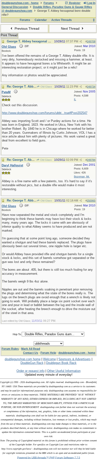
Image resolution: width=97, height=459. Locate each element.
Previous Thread (26, 28)
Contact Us (30, 352)
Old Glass (46, 86)
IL (75, 99)
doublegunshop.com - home (20, 3)
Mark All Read (30, 348)
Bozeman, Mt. (82, 176)
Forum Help (48, 352)
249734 (91, 86)
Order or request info (30, 371)
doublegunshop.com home (22, 359)
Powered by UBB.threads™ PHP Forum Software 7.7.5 (48, 457)
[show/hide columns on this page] (94, 20)
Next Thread (71, 28)
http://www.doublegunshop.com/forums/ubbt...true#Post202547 (44, 113)
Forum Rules (10, 348)
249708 (91, 41)
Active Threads (61, 20)
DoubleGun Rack (32, 363)
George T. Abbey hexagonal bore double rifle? (40, 41)
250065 (91, 200)
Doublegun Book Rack (61, 363)
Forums (49, 3)
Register (74, 3)
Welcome (49, 359)
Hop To (17, 334)
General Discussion (15, 7)
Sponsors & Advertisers (74, 359)
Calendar (41, 20)
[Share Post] (80, 41)
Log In (91, 3)
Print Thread (9, 35)
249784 (91, 159)
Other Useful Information (64, 371)
